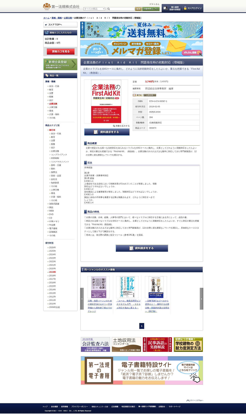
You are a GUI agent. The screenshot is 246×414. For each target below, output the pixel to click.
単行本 (52, 130)
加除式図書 (54, 204)
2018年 (52, 275)
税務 (51, 97)
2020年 (52, 268)
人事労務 (53, 107)
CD (50, 218)
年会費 (52, 225)
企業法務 (68, 18)
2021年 (52, 265)
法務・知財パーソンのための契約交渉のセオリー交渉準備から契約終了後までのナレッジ (100, 306)
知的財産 (55, 183)
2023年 (52, 258)
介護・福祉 (54, 114)
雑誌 (51, 207)
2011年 (52, 300)
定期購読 (53, 232)
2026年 (52, 247)
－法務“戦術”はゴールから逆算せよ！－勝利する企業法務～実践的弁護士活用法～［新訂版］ (157, 306)
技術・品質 (56, 176)
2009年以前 (54, 307)
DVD (51, 214)
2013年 (52, 293)
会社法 (54, 179)
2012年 (52, 297)
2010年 (52, 304)
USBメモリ (54, 221)
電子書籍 (53, 228)
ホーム (47, 18)
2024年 (52, 254)
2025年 (52, 251)
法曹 (51, 93)
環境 (51, 111)
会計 (51, 100)
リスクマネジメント (60, 161)
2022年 (52, 261)
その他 (52, 118)
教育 (51, 90)
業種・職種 (57, 18)
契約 (53, 169)
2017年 (52, 279)
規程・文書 (56, 165)
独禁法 (54, 172)
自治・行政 (54, 86)
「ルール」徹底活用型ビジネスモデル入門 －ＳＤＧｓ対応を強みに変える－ (128, 304)
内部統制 (55, 158)
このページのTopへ (196, 400)
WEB (51, 211)
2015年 (52, 286)
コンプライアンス (59, 154)
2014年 (52, 289)
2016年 (52, 282)
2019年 (52, 272)
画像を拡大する (123, 126)
